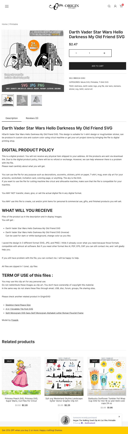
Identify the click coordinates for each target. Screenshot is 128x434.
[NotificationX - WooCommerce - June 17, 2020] (90, 420)
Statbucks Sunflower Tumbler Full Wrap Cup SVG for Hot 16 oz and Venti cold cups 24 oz (106, 400)
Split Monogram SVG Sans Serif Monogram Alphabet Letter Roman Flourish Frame (44, 313)
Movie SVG (85, 82)
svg (76, 89)
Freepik (14, 320)
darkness (78, 86)
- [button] (76, 53)
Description (12, 118)
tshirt (81, 89)
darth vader (87, 86)
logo (95, 86)
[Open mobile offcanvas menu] (6, 6)
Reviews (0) (32, 118)
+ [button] (104, 53)
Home (5, 24)
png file (101, 86)
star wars (109, 86)
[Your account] (115, 6)
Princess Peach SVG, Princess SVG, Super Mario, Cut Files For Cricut (21, 399)
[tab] (12, 118)
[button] (60, 34)
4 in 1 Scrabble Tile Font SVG (19, 309)
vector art (88, 89)
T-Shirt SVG (103, 82)
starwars (117, 86)
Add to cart (98, 66)
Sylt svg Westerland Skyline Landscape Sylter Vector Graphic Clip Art (64, 399)
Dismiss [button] (58, 430)
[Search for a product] (109, 6)
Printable (14, 24)
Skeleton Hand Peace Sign (18, 305)
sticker (71, 89)
